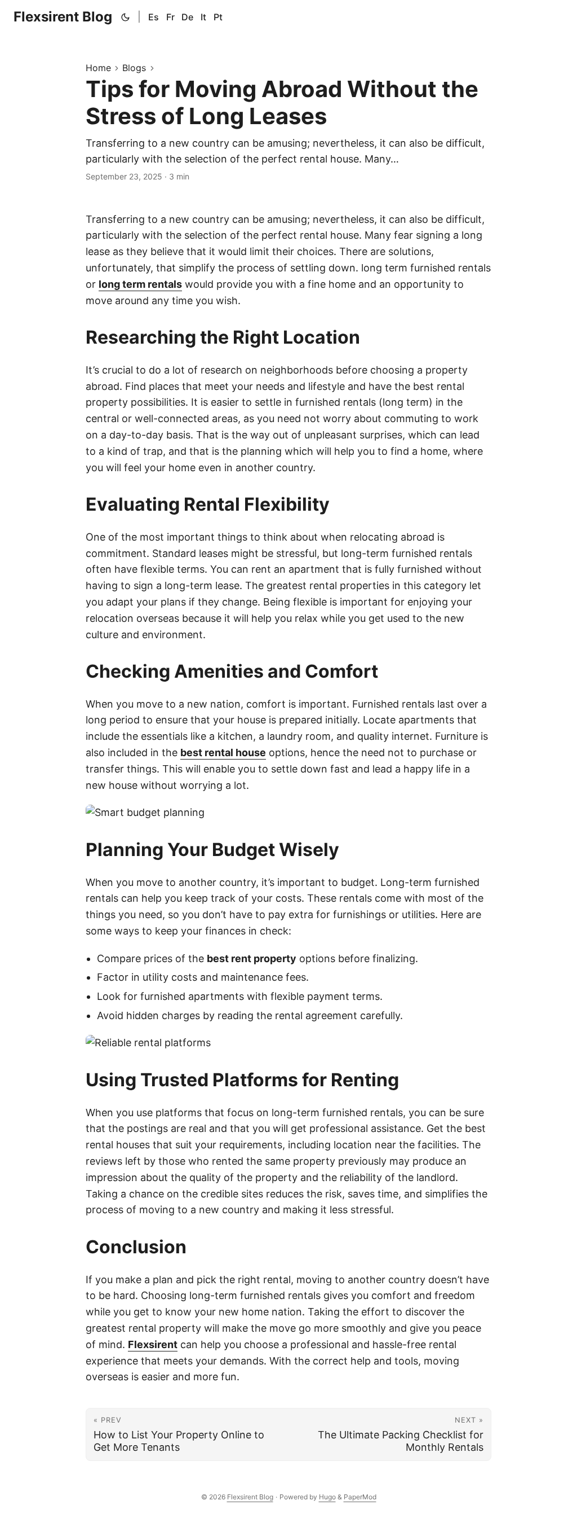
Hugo (327, 1497)
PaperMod (360, 1497)
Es (153, 17)
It (203, 17)
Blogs (134, 67)
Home (98, 67)
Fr (170, 17)
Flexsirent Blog (63, 16)
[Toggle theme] (125, 17)
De (187, 17)
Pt (218, 17)
